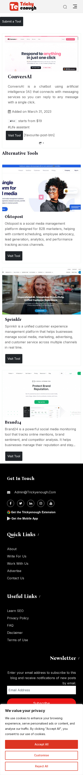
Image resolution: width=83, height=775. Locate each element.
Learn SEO (15, 611)
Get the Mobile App (24, 518)
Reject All (41, 766)
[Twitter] (20, 503)
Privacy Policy (18, 618)
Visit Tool (14, 135)
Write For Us (16, 556)
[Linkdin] (30, 503)
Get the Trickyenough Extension (33, 512)
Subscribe (41, 703)
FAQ (10, 625)
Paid (13, 121)
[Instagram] (40, 503)
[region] (41, 739)
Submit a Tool (11, 21)
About (12, 549)
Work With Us (17, 563)
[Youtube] (50, 503)
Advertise (14, 571)
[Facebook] (10, 503)
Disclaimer (15, 633)
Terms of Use (17, 640)
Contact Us (15, 578)
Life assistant (19, 127)
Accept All (42, 744)
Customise (41, 755)
